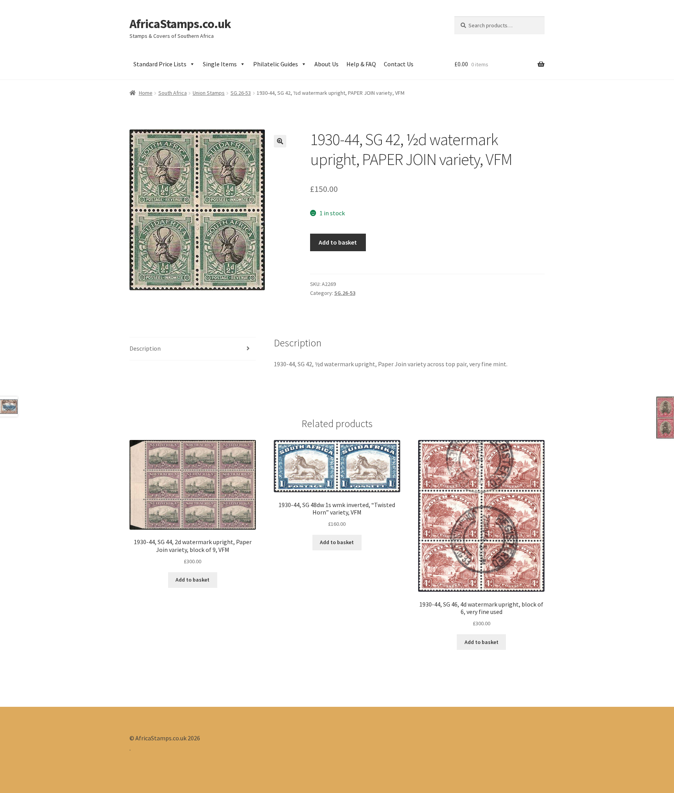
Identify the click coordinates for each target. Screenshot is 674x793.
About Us (326, 64)
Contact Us (398, 64)
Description (145, 348)
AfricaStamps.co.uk (180, 24)
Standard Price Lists (159, 64)
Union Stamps (209, 92)
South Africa (172, 92)
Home (146, 92)
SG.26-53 (241, 92)
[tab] (192, 348)
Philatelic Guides (275, 64)
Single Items (220, 64)
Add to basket (338, 242)
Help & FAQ (361, 64)
